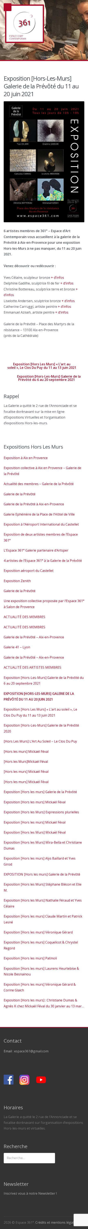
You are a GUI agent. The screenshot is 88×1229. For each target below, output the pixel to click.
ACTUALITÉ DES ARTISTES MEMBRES (32, 667)
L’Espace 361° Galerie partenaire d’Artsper (36, 550)
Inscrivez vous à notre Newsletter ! (30, 1193)
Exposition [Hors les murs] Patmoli (30, 958)
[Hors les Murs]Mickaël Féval (26, 761)
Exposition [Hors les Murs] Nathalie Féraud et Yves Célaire (43, 903)
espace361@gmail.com (31, 1051)
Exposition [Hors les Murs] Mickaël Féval (35, 832)
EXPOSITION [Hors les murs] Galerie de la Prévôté (42, 874)
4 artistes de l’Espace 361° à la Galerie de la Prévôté (43, 560)
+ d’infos (57, 277)
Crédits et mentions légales (56, 1222)
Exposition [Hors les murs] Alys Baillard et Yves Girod (40, 861)
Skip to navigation (7, 7)
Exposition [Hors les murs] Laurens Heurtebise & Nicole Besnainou (41, 971)
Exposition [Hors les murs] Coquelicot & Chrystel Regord (41, 945)
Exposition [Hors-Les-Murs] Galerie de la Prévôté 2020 (41, 728)
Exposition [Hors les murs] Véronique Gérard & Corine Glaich (40, 987)
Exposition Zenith (17, 581)
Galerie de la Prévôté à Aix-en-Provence (34, 504)
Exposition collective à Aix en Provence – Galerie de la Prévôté (42, 471)
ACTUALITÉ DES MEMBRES (24, 617)
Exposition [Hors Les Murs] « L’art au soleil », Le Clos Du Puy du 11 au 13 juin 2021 (41, 366)
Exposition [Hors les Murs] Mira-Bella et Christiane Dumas (43, 845)
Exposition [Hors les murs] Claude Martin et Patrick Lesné (43, 919)
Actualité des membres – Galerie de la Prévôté (39, 484)
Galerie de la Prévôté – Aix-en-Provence (34, 637)
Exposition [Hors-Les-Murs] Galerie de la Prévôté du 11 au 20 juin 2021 (39, 696)
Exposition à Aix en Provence (26, 458)
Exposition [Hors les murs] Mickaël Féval (34, 802)
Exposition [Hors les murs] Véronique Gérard (38, 932)
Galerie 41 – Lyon (17, 647)
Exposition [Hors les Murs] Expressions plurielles (41, 812)
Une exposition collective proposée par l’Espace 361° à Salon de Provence (44, 604)
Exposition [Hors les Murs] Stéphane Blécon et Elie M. (42, 887)
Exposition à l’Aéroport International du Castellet (41, 524)
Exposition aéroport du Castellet (28, 570)
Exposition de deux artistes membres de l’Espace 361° (41, 537)
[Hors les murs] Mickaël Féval (26, 751)
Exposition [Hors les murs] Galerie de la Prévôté (40, 792)
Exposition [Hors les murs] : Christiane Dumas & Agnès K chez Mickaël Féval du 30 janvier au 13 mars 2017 (43, 1003)
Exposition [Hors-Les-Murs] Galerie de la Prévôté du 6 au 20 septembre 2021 (49, 378)
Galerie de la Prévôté (19, 494)
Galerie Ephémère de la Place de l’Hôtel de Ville (39, 514)
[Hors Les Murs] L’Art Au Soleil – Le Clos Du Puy (40, 741)
